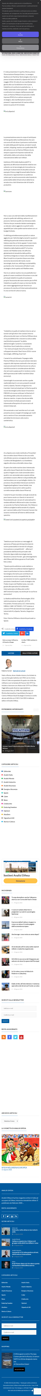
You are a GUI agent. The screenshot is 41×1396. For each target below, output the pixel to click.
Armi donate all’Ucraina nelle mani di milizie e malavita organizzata (25, 948)
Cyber (6, 796)
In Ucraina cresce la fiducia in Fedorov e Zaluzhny (22, 972)
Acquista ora (19, 1369)
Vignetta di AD (9, 818)
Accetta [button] (20, 35)
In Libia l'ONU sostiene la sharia (29, 641)
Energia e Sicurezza (10, 789)
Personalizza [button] (20, 48)
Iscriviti (5, 1021)
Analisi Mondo (9, 778)
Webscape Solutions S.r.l (24, 1390)
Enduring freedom (10, 807)
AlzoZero (7, 814)
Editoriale (7, 771)
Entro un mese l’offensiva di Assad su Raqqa (10, 641)
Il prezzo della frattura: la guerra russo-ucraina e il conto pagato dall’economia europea (24, 924)
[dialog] (20, 26)
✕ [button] (38, 3)
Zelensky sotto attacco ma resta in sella (25, 1231)
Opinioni (7, 811)
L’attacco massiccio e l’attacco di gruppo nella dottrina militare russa (25, 1242)
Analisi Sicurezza (10, 786)
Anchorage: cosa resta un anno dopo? (25, 934)
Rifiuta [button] (20, 41)
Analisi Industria (10, 782)
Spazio (6, 793)
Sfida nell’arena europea (14, 1168)
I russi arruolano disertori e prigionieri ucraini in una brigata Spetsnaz (23, 912)
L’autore (11, 653)
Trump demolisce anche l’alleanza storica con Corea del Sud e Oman (24, 898)
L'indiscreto (8, 804)
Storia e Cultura (9, 822)
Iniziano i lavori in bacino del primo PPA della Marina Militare (19, 747)
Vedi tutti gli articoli (19, 671)
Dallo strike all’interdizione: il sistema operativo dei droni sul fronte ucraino (25, 985)
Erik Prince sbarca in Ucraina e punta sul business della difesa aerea (25, 1264)
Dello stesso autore (30, 653)
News (6, 800)
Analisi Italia (8, 775)
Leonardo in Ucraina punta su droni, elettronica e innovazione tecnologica (25, 1254)
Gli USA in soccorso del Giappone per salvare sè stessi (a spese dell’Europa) (25, 960)
